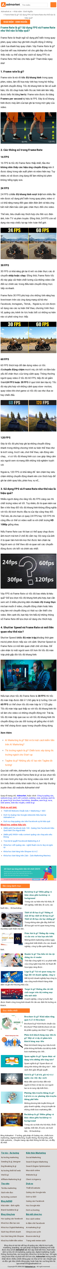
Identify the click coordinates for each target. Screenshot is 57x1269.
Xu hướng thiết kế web (11, 1170)
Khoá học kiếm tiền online (12, 1240)
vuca (50, 800)
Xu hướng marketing (10, 1157)
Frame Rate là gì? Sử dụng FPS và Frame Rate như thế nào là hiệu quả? (28, 29)
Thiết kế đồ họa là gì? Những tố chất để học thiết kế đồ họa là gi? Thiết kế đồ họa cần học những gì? (40, 915)
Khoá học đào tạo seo (10, 1223)
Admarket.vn (6, 11)
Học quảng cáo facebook (12, 1219)
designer (16, 1162)
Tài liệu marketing (8, 1188)
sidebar (32, 798)
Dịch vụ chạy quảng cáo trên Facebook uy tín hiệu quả (27, 821)
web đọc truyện (18, 802)
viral (38, 798)
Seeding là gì (6, 1162)
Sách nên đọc (7, 1192)
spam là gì (7, 800)
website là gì (6, 798)
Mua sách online (33, 1170)
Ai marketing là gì (33, 1227)
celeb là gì (29, 802)
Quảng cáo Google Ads (36, 1192)
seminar (44, 798)
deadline (34, 800)
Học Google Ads (33, 1205)
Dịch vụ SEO (31, 1197)
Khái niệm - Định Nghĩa (23, 11)
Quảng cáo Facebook (35, 1201)
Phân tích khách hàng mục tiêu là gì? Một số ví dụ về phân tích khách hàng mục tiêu (40, 1038)
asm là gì (43, 800)
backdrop (25, 800)
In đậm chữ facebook (35, 1223)
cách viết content (20, 798)
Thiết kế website (33, 1188)
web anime (5, 802)
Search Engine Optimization (38, 1166)
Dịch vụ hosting (32, 1210)
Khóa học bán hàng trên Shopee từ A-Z (21, 851)
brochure (17, 800)
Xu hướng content (9, 1197)
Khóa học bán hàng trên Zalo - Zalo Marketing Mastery (27, 855)
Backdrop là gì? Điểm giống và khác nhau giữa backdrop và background (38, 895)
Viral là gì (5, 1175)
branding (15, 1247)
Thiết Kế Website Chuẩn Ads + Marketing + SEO (24, 811)
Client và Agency (33, 1179)
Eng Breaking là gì (8, 1166)
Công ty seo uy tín (33, 1232)
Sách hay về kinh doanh (11, 1232)
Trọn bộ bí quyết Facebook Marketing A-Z (22, 841)
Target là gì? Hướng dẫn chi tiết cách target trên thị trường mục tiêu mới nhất (39, 992)
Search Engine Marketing (37, 1162)
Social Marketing (33, 1157)
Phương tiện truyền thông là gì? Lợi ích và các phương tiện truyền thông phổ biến (40, 1096)
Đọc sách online (33, 1219)
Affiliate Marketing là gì (11, 1179)
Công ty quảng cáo (45, 795)
